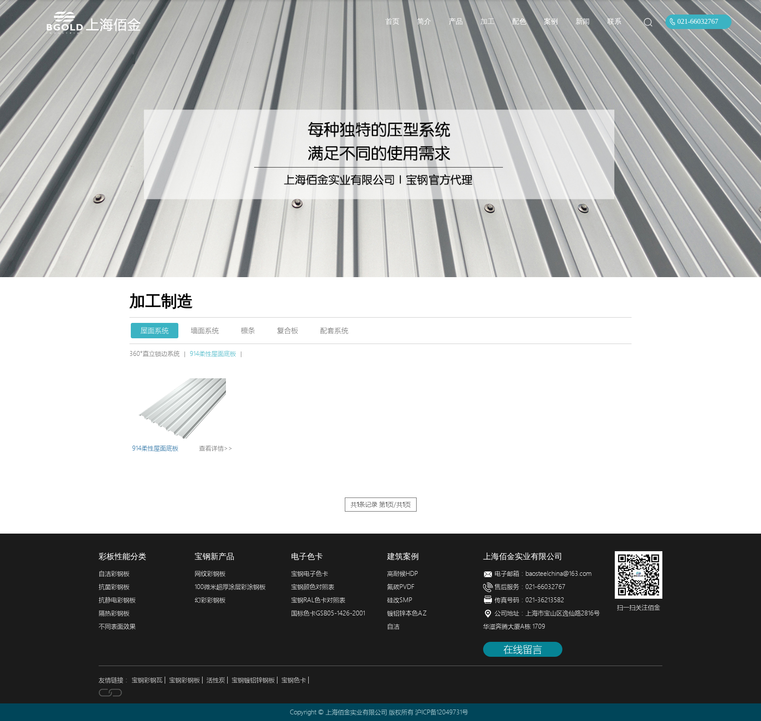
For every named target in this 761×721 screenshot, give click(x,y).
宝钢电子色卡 (309, 574)
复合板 (287, 330)
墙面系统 (205, 330)
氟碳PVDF (400, 587)
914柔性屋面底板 (213, 354)
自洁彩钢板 (114, 574)
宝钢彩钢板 (184, 680)
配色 (519, 21)
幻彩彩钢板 (210, 600)
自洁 (393, 626)
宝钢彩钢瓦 (147, 680)
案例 (551, 21)
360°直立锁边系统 (154, 354)
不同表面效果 (117, 626)
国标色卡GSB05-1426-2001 (328, 613)
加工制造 (161, 301)
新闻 (583, 21)
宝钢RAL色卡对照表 (318, 600)
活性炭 (216, 680)
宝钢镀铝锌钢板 (253, 680)
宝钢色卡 (293, 680)
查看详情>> (216, 448)
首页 (392, 21)
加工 (487, 21)
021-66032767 (697, 21)
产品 (456, 21)
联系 (614, 21)
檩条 (248, 330)
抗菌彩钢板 (114, 587)
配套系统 (334, 330)
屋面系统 (154, 330)
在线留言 (522, 649)
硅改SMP (399, 600)
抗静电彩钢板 (117, 600)
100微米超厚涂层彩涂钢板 (230, 587)
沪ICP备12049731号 (441, 712)
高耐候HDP (402, 574)
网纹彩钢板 (210, 574)
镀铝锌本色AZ (407, 613)
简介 (424, 21)
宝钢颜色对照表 (312, 587)
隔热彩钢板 (114, 613)
